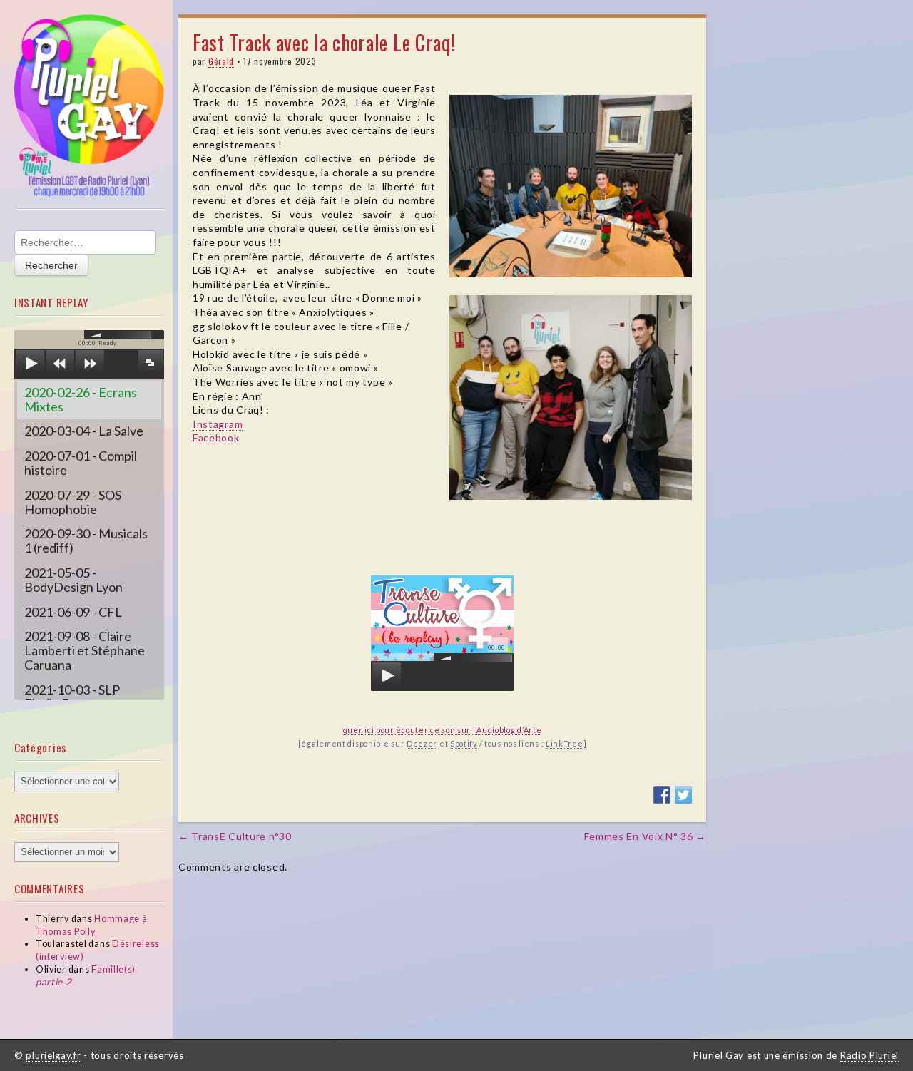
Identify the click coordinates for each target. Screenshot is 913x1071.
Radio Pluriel (869, 1055)
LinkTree (564, 743)
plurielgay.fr (53, 1055)
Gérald (221, 61)
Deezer (422, 743)
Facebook (216, 437)
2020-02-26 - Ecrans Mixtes (80, 399)
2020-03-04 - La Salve (83, 431)
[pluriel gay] (89, 106)
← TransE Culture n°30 (235, 836)
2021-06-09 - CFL (73, 612)
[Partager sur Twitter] (683, 795)
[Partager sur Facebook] (661, 795)
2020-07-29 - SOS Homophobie (72, 502)
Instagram (218, 424)
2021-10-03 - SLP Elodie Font (72, 697)
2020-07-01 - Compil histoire (80, 463)
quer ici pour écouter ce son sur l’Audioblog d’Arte (442, 729)
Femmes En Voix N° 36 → (645, 836)
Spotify (463, 743)
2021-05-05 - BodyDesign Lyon (73, 580)
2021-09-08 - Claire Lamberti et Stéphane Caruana (84, 650)
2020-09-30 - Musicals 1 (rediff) (86, 540)
